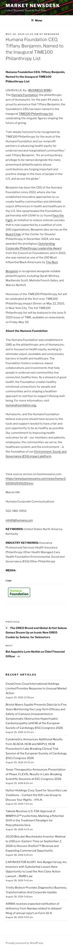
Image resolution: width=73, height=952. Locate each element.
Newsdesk (51, 34)
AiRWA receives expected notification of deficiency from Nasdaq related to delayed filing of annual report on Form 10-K (33, 908)
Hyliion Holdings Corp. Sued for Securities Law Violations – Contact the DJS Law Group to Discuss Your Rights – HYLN (36, 795)
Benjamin (12, 271)
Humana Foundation (24, 95)
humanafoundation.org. (21, 405)
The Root (52, 262)
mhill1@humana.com (19, 520)
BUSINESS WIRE (40, 90)
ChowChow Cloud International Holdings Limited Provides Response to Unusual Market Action (36, 688)
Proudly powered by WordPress (24, 942)
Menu (38, 20)
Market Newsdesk (33, 5)
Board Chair (13, 234)
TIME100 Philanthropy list (36, 113)
